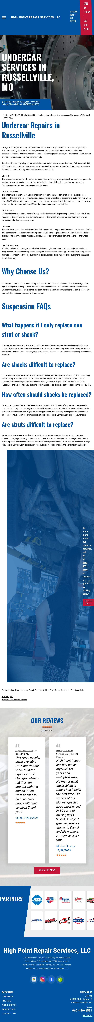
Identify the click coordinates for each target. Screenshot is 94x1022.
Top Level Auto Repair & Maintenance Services (57, 115)
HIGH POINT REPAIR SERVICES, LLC (19, 115)
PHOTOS (6, 1000)
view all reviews (47, 870)
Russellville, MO (22, 754)
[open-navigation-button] (4, 17)
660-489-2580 (85, 25)
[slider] (47, 727)
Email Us (87, 1015)
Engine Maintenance (24, 751)
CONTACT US (9, 1013)
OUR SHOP (7, 996)
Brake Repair (7, 696)
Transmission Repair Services (14, 700)
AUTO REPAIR (9, 1005)
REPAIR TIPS (8, 1009)
